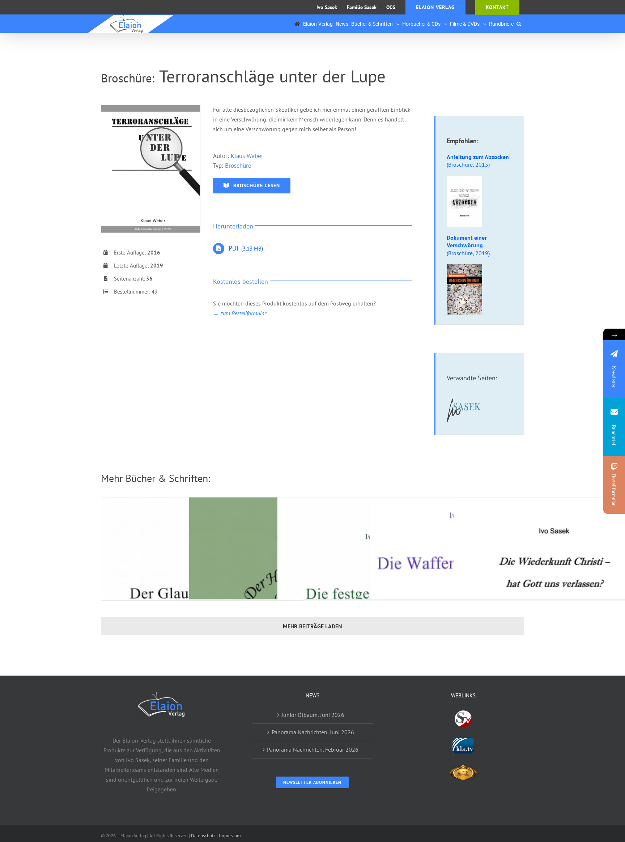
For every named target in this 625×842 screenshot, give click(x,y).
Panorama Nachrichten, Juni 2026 (313, 732)
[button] (518, 24)
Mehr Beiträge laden (312, 626)
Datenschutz (203, 836)
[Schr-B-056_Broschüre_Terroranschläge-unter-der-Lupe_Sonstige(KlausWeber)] (150, 108)
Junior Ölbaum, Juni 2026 (312, 714)
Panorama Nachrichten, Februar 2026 (312, 749)
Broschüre (238, 166)
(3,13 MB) (246, 248)
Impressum (230, 836)
